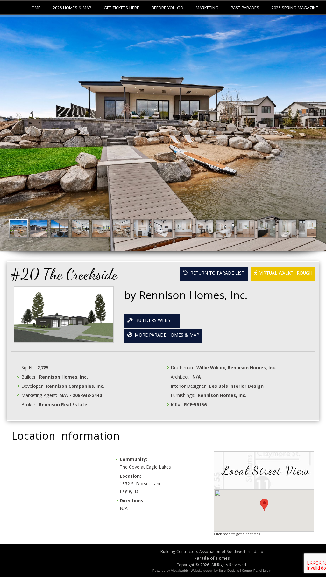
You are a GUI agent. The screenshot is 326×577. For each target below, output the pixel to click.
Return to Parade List (216, 273)
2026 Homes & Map (72, 8)
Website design (202, 570)
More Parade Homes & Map (165, 335)
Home (34, 8)
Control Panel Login (256, 570)
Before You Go (167, 8)
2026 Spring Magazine (295, 8)
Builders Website (155, 321)
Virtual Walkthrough (284, 273)
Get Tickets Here (121, 8)
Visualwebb (179, 570)
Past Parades (245, 8)
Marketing (207, 8)
